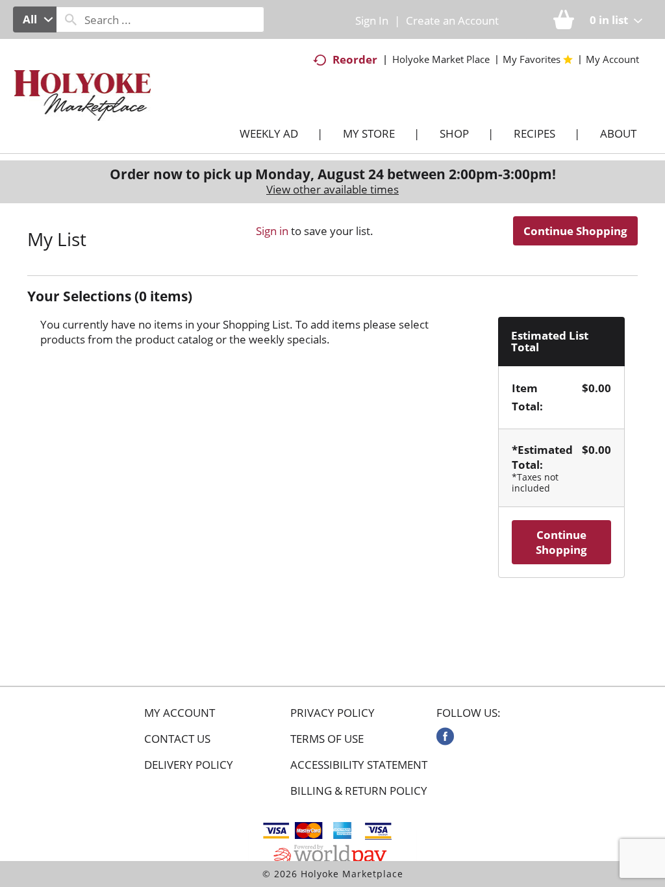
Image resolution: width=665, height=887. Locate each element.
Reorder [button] (354, 59)
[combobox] (34, 19)
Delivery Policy (188, 764)
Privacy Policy (332, 712)
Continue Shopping (575, 230)
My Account (179, 712)
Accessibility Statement (358, 764)
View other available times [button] (332, 189)
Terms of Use (327, 738)
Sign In (371, 20)
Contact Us (177, 738)
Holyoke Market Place (441, 59)
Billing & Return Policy (358, 790)
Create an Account (452, 20)
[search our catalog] (70, 19)
